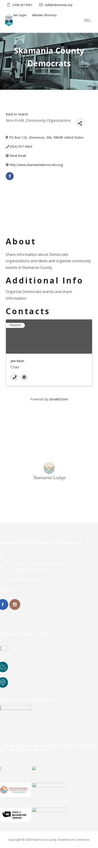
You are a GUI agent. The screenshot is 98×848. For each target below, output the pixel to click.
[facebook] (10, 176)
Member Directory (44, 15)
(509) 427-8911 (22, 5)
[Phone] (14, 377)
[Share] (80, 122)
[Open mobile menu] (88, 20)
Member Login (16, 15)
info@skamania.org (58, 5)
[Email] (24, 377)
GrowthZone (58, 399)
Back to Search (17, 114)
